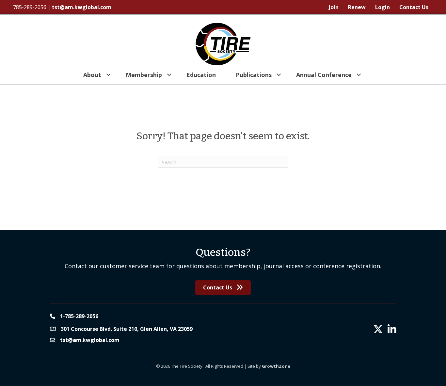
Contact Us (413, 7)
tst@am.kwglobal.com (81, 7)
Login (382, 7)
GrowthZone (276, 366)
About (92, 75)
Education (201, 75)
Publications (254, 75)
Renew (357, 7)
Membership (144, 75)
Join (334, 7)
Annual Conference (324, 75)
